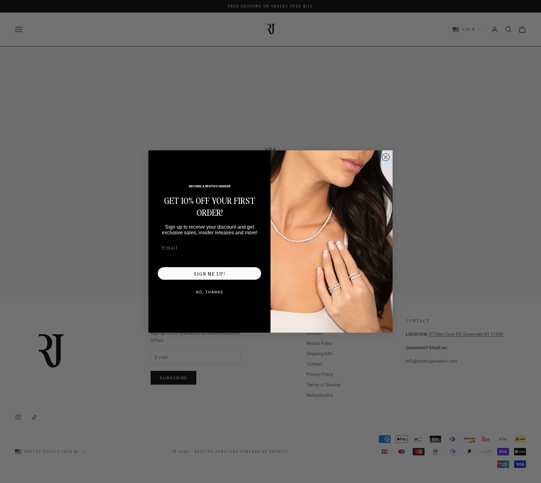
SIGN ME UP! (209, 273)
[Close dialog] (385, 157)
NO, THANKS (209, 292)
